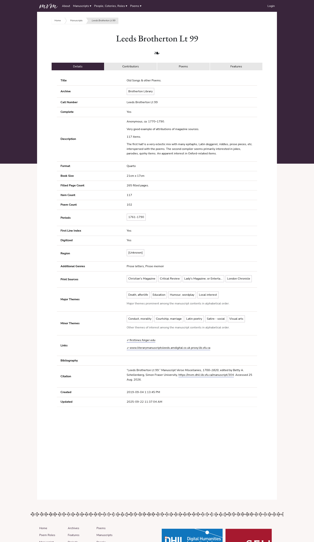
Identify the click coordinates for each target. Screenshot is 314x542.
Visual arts (236, 319)
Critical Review (170, 279)
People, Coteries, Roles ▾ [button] (110, 6)
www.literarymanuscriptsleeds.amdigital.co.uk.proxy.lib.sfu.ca (169, 348)
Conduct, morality (139, 319)
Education (159, 295)
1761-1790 (136, 217)
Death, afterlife (138, 295)
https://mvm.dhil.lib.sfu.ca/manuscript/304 (206, 375)
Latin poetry (194, 319)
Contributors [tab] (130, 66)
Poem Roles (47, 535)
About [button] (66, 6)
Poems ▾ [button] (135, 6)
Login (271, 6)
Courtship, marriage (169, 319)
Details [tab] (77, 66)
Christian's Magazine (141, 279)
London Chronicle (238, 279)
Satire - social (216, 319)
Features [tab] (236, 66)
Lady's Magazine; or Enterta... (203, 279)
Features (73, 535)
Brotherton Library (140, 91)
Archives (73, 528)
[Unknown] (135, 253)
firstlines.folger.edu (142, 340)
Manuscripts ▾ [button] (82, 6)
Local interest (208, 295)
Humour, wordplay (182, 295)
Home (58, 20)
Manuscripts (76, 20)
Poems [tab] (183, 66)
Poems (101, 528)
